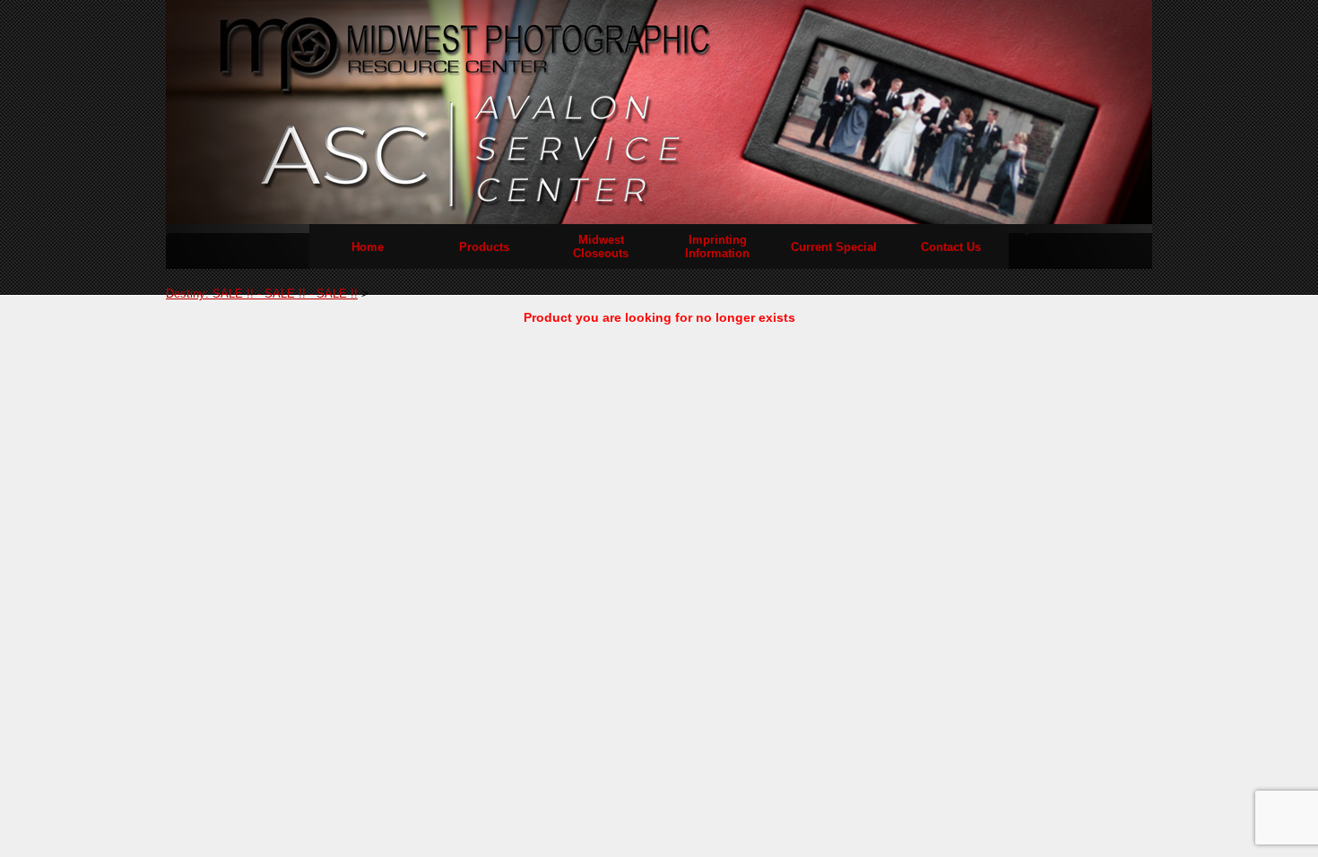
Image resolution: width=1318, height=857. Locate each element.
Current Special (834, 247)
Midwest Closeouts (601, 246)
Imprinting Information (717, 246)
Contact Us (951, 247)
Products (484, 247)
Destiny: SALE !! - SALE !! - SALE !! (262, 293)
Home (367, 247)
